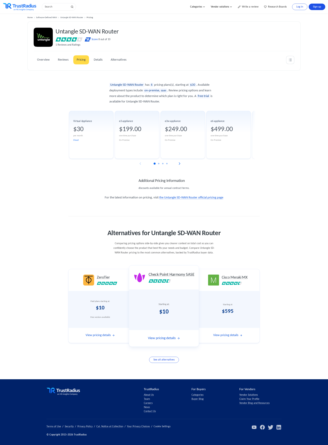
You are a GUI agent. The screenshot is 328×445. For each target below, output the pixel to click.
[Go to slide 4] (167, 164)
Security (69, 426)
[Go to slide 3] (163, 164)
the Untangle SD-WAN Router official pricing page (191, 197)
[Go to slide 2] (159, 164)
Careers (148, 403)
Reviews (63, 59)
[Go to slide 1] (155, 164)
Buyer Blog (198, 399)
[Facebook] (262, 427)
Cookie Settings (162, 426)
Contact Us (150, 411)
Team (147, 399)
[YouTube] (254, 427)
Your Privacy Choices (138, 426)
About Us (149, 395)
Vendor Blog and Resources (254, 403)
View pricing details (98, 335)
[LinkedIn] (279, 427)
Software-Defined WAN (46, 17)
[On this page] (290, 60)
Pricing (81, 59)
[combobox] (56, 6)
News (147, 407)
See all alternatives (164, 359)
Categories (196, 6)
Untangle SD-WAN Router (71, 17)
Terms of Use (53, 426)
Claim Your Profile (249, 399)
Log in (299, 6)
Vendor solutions (220, 6)
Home (30, 17)
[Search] (72, 7)
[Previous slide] (140, 163)
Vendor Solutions (248, 395)
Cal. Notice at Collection (109, 426)
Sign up (317, 6)
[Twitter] (270, 427)
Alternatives (118, 59)
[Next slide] (179, 163)
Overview (43, 59)
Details (98, 59)
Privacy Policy (85, 426)
